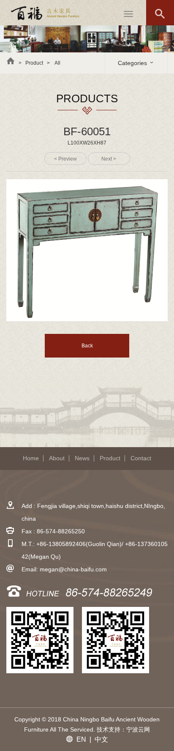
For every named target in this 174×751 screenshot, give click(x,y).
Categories (133, 63)
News (82, 458)
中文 (101, 739)
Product (110, 458)
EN (81, 739)
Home (31, 458)
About (57, 458)
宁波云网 (138, 729)
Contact (140, 458)
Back (87, 346)
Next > (108, 159)
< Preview (65, 159)
